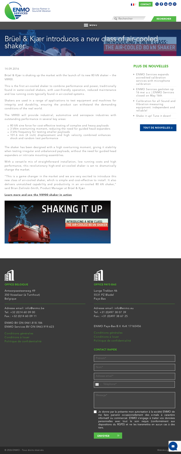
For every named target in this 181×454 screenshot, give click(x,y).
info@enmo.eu (124, 308)
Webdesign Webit (167, 450)
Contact (146, 5)
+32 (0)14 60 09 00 (22, 312)
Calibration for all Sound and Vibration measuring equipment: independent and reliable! (155, 106)
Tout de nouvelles (157, 128)
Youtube (170, 4)
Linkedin (166, 4)
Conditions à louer (17, 337)
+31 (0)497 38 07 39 (113, 312)
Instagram (174, 4)
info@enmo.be (34, 308)
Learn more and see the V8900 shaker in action (38, 195)
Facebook (161, 4)
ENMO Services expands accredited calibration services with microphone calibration (153, 79)
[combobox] (98, 384)
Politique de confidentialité (23, 341)
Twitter (157, 4)
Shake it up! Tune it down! (153, 116)
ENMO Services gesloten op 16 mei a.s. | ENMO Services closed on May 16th (155, 92)
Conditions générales (19, 333)
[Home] (28, 10)
